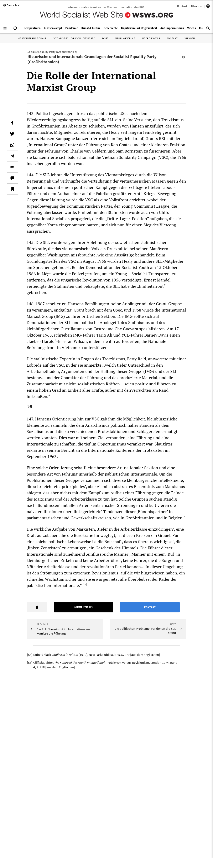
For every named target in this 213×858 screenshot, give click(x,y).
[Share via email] (12, 167)
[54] (29, 406)
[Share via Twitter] (12, 133)
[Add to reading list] (12, 189)
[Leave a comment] (12, 178)
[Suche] (208, 30)
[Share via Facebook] (12, 122)
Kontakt (182, 6)
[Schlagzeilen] (15, 30)
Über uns (196, 6)
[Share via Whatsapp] (12, 144)
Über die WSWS (151, 38)
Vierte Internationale (32, 38)
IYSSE (105, 38)
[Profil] (208, 7)
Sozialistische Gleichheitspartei (74, 38)
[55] (84, 584)
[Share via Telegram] (12, 155)
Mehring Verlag (125, 38)
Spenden (189, 38)
